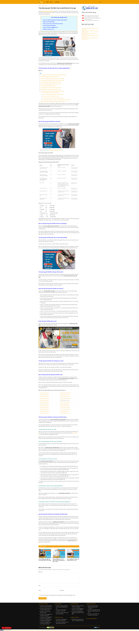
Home (47, 1)
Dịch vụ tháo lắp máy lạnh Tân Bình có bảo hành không (53, 94)
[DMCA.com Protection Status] (97, 627)
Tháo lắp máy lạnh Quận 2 (44, 394)
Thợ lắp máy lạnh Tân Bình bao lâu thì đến (50, 92)
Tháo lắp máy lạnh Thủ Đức (65, 394)
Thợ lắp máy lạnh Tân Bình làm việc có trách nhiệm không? (52, 80)
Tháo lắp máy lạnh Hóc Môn (65, 407)
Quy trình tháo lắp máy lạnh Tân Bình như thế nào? (51, 83)
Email (40, 590)
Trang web (62, 590)
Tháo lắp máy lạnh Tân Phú (65, 402)
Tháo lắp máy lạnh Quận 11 (44, 411)
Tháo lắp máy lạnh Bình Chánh (65, 409)
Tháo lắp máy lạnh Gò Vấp (64, 396)
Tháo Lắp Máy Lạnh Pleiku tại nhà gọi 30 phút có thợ (73, 559)
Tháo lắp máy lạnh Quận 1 (44, 392)
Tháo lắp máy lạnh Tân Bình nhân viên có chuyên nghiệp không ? (54, 74)
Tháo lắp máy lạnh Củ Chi (64, 411)
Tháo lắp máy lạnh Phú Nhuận (65, 398)
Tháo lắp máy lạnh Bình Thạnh (65, 392)
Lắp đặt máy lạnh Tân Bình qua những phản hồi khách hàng (53, 101)
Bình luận (41, 571)
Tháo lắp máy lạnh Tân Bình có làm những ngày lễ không (53, 98)
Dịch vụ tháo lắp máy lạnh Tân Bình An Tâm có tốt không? (52, 78)
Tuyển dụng (56, 1)
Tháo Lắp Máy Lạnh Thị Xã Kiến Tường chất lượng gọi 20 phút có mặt (59, 560)
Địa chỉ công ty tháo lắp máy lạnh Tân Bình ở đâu (51, 89)
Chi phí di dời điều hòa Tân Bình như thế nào (51, 96)
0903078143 (94, 618)
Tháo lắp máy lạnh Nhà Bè (64, 405)
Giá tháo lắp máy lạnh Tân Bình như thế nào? (50, 76)
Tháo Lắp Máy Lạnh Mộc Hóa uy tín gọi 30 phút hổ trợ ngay (45, 559)
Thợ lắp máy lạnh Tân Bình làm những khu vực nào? (51, 87)
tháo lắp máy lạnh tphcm (55, 150)
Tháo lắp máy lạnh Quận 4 (44, 398)
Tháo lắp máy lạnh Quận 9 (44, 407)
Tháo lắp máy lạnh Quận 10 (44, 409)
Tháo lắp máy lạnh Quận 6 (44, 402)
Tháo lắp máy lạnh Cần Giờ (64, 413)
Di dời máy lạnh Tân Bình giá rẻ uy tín (48, 85)
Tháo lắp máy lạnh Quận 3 (44, 396)
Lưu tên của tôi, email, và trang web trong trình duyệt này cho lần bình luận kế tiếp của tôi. (57, 595)
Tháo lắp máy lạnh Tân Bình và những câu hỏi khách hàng (53, 91)
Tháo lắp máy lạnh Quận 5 (44, 400)
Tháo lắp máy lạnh (44, 5)
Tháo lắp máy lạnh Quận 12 (44, 413)
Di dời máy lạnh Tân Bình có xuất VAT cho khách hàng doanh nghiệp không (56, 99)
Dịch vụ (51, 1)
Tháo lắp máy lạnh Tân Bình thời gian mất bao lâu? (51, 82)
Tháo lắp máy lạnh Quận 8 (44, 405)
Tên (40, 585)
